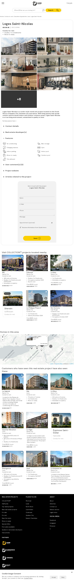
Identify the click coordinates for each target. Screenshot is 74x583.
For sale (4, 512)
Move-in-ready (6, 521)
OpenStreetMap (59, 363)
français (69, 3)
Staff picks (5, 504)
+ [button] (2, 337)
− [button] (2, 340)
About (51, 501)
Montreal (28, 501)
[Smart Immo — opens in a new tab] (13, 566)
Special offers (6, 524)
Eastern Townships (31, 518)
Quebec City (30, 515)
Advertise (53, 504)
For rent (4, 515)
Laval (27, 504)
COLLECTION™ (6, 501)
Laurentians (29, 509)
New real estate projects (9, 509)
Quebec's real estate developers (12, 530)
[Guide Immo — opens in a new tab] (13, 543)
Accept (54, 577)
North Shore (29, 506)
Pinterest (52, 526)
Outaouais (29, 512)
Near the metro (6, 518)
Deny (62, 577)
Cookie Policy (28, 578)
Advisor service (54, 509)
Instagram (53, 523)
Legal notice (53, 512)
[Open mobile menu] (3, 3)
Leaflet (51, 363)
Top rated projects (7, 506)
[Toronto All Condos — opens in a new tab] (13, 558)
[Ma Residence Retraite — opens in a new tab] (13, 551)
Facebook (53, 520)
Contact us (53, 506)
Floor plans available (8, 527)
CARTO (72, 363)
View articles (6, 533)
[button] (43, 10)
